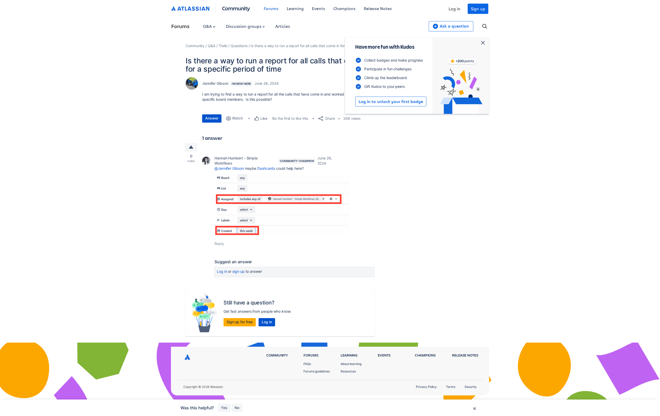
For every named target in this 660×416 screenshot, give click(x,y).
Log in (454, 8)
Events (318, 8)
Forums (271, 8)
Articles (282, 26)
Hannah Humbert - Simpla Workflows (236, 160)
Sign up (478, 8)
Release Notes (378, 8)
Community (236, 8)
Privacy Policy (426, 387)
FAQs (307, 364)
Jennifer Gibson (215, 83)
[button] (282, 205)
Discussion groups (244, 26)
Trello (223, 46)
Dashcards (266, 168)
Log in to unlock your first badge (391, 101)
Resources (348, 371)
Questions (239, 46)
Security (471, 387)
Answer (211, 118)
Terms (450, 387)
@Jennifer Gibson (229, 168)
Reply (219, 243)
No (237, 407)
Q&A (208, 26)
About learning (351, 364)
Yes (224, 407)
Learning (295, 8)
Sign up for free (240, 322)
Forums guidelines (316, 371)
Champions (344, 8)
